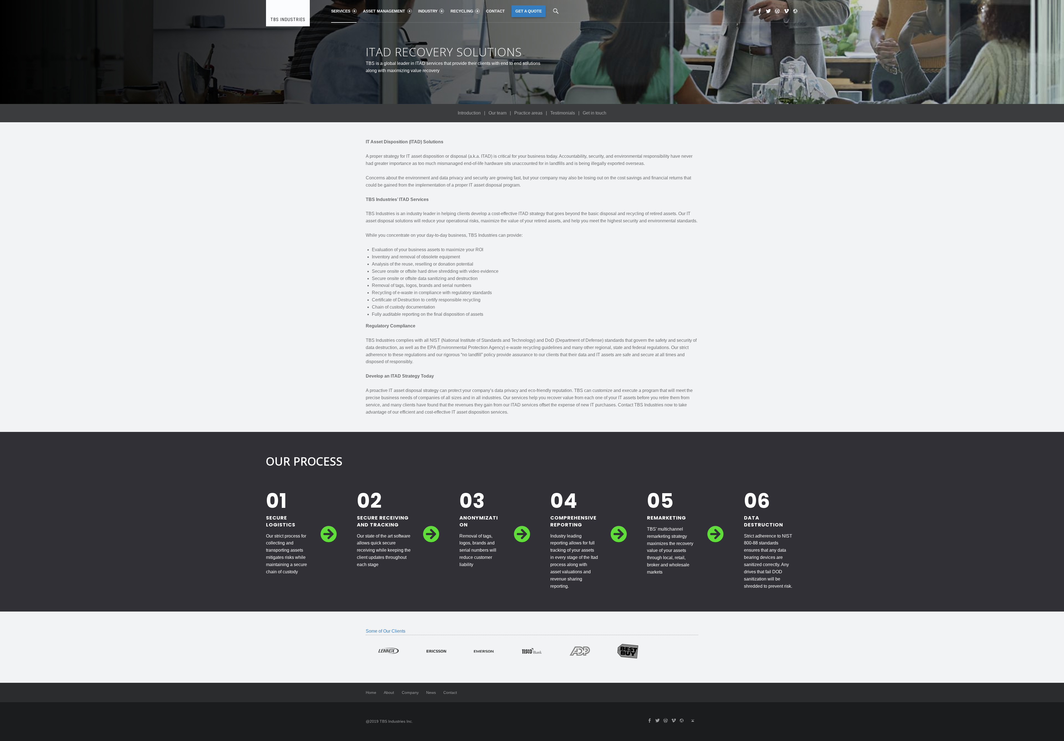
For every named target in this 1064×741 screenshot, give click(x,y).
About (389, 692)
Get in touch (594, 113)
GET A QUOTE (528, 11)
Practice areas (528, 113)
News (431, 692)
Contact (495, 11)
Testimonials (562, 113)
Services (340, 11)
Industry (428, 11)
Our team (497, 113)
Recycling (462, 11)
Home (371, 692)
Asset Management (384, 11)
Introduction (469, 113)
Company (410, 692)
